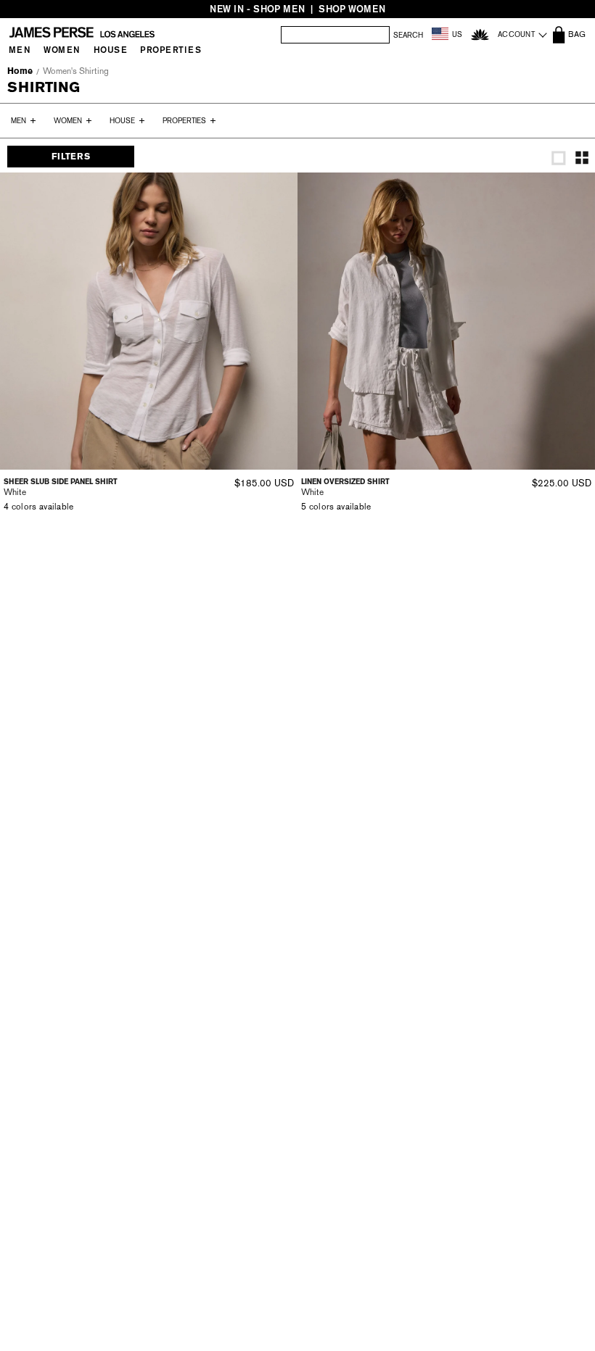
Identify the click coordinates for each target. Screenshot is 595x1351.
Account (516, 34)
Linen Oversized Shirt (345, 481)
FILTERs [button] (71, 156)
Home (20, 71)
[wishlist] (480, 34)
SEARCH (408, 35)
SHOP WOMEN (352, 9)
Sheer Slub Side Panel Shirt (61, 481)
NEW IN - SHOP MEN (257, 9)
